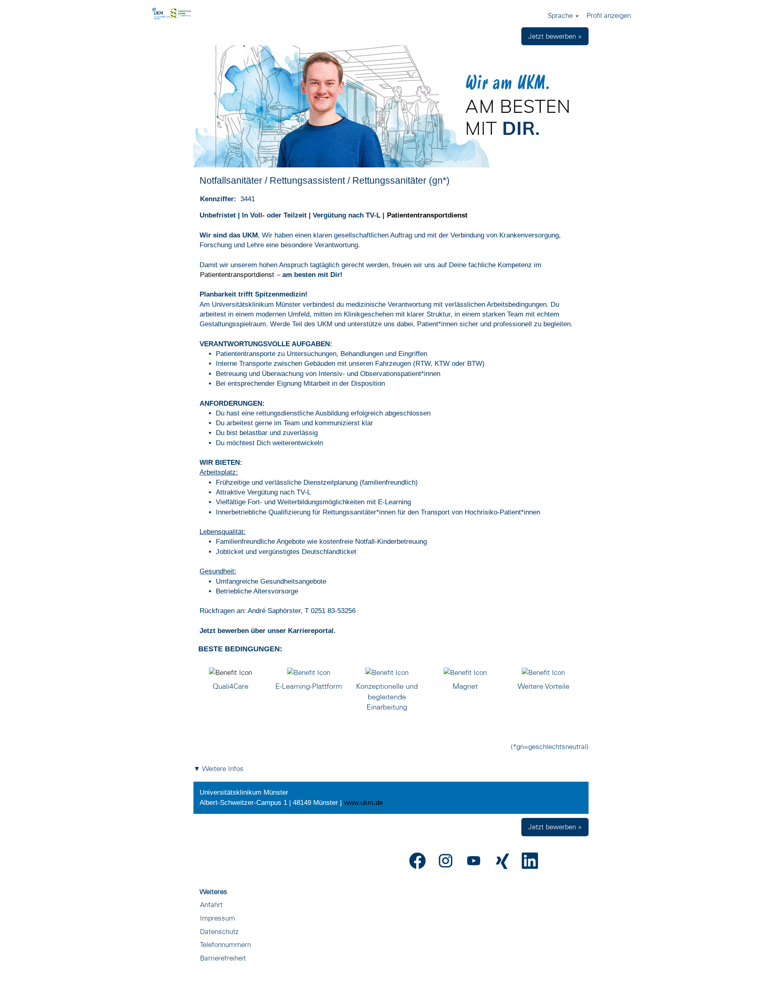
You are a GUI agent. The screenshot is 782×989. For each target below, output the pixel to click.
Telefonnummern (225, 944)
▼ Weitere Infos (218, 768)
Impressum (217, 918)
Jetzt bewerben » (555, 36)
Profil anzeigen (608, 15)
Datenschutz (219, 931)
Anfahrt (211, 904)
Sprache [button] (561, 15)
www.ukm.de (363, 803)
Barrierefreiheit (223, 958)
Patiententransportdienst (427, 215)
